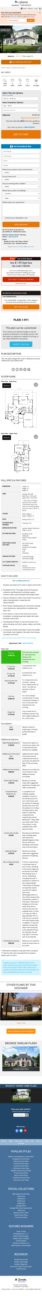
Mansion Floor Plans (21, 1213)
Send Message (21, 224)
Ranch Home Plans (21, 1175)
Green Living (21, 1231)
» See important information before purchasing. (18, 638)
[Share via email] (13, 369)
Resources (19, 1141)
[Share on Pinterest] (29, 369)
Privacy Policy (30, 17)
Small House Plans (21, 1215)
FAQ (32, 1141)
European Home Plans (18, 68)
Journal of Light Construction (21, 1266)
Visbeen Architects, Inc (21, 1243)
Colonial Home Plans (21, 1164)
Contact (21, 1143)
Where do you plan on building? (14, 191)
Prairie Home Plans (21, 1173)
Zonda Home (21, 1269)
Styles (11, 1141)
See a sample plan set (21, 581)
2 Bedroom (21, 1199)
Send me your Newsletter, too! (16, 218)
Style (8, 68)
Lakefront (21, 1210)
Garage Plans (21, 1206)
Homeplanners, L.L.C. (21, 1234)
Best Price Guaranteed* (30, 118)
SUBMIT (31, 20)
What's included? (7, 95)
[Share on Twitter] (25, 369)
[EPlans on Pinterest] (25, 1130)
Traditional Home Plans (21, 1178)
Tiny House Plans (21, 1217)
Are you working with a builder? (14, 183)
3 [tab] (24, 55)
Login (36, 8)
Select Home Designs (21, 1236)
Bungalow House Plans (21, 1159)
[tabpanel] (21, 39)
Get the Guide (21, 307)
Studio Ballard (21, 1241)
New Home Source (21, 1259)
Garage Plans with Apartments (21, 1208)
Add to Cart (21, 134)
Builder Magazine (21, 1264)
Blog (27, 1141)
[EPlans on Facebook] (17, 1130)
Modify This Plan (21, 344)
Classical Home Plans (21, 1161)
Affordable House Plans (21, 1194)
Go (27, 1115)
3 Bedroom (21, 1201)
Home (3, 68)
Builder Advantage (21, 1262)
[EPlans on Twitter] (21, 1130)
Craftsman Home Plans (21, 1168)
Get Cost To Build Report (21, 279)
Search (3, 1141)
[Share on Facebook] (21, 369)
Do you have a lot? (9, 176)
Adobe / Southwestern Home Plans (21, 1156)
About (38, 1141)
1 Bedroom (21, 1196)
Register (30, 8)
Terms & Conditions (16, 17)
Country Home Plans (21, 1166)
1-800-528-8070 (25, 5)
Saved (25, 8)
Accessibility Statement (33, 1289)
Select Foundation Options (12, 102)
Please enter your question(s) (13, 202)
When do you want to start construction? (17, 169)
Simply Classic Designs (21, 1238)
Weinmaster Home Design (21, 1245)
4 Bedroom (21, 1203)
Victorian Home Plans (21, 1180)
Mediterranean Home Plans (21, 1171)
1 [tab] (18, 55)
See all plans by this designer (21, 1031)
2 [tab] (21, 55)
